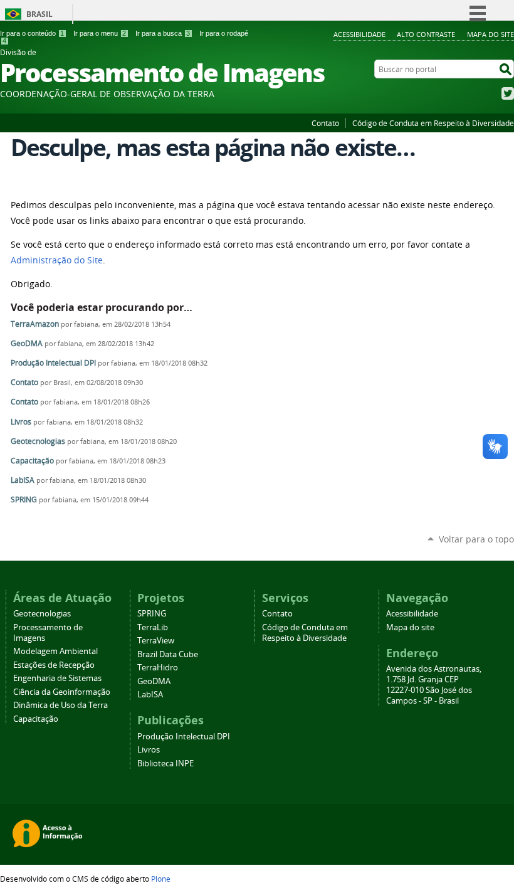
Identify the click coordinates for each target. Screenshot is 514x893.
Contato (325, 123)
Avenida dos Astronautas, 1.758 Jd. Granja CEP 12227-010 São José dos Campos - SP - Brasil (433, 684)
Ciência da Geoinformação (61, 692)
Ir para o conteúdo (32, 33)
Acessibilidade (359, 34)
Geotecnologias (38, 441)
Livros (21, 421)
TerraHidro (157, 667)
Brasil (39, 14)
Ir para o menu (99, 33)
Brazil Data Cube (167, 654)
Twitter (507, 93)
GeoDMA (27, 343)
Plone (160, 879)
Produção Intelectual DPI (53, 362)
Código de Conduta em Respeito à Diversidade (433, 123)
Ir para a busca (162, 33)
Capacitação (32, 460)
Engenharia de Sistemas (57, 678)
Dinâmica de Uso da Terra (60, 705)
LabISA (22, 480)
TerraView (155, 640)
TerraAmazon (35, 324)
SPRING (24, 499)
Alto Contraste (426, 34)
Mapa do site (490, 34)
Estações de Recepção (54, 665)
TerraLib (152, 627)
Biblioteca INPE (165, 763)
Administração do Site (57, 260)
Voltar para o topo (476, 539)
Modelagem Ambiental (55, 651)
